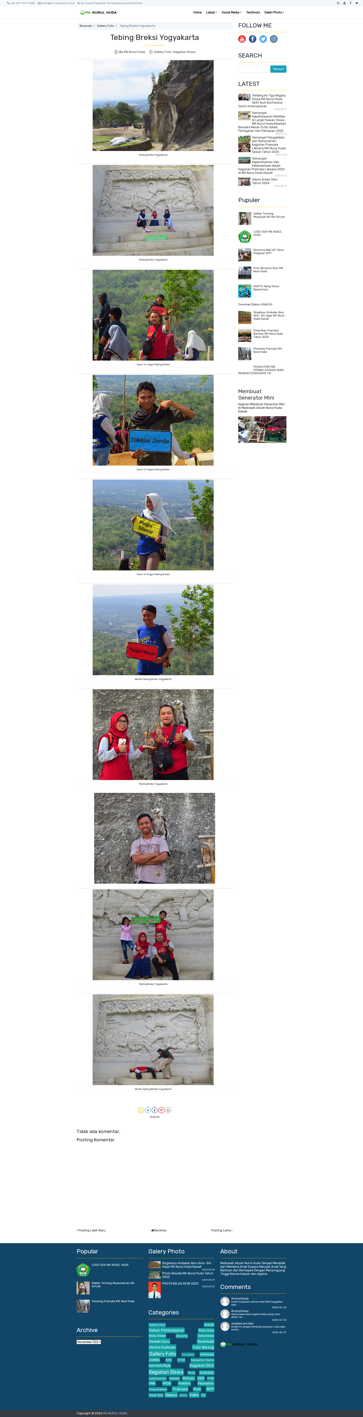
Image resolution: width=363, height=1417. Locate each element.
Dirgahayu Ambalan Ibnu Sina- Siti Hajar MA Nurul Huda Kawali (268, 315)
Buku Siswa (157, 1336)
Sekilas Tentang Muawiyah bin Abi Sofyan (269, 215)
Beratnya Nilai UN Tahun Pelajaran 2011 (268, 251)
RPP (210, 1389)
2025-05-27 (279, 1332)
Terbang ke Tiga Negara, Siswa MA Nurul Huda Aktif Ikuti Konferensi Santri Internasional (262, 101)
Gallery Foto (105, 26)
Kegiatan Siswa (184, 52)
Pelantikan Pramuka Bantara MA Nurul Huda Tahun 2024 (268, 334)
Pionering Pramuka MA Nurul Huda (113, 1301)
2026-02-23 (279, 1307)
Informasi (207, 1354)
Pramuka (180, 1389)
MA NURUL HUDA (115, 1413)
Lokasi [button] (210, 12)
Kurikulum (207, 1372)
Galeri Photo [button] (273, 12)
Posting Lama (221, 1230)
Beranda (86, 26)
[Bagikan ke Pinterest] (161, 1110)
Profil (197, 1389)
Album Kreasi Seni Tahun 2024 (264, 181)
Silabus (171, 1395)
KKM (168, 1360)
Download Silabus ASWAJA (255, 304)
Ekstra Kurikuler (162, 1347)
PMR (152, 1383)
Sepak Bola (156, 1395)
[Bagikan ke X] (148, 1110)
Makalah (174, 1378)
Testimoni (253, 12)
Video (194, 1395)
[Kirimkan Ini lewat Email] (141, 1110)
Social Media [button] (230, 12)
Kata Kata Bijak (160, 1365)
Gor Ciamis (188, 1354)
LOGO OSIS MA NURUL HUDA (110, 1265)
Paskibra (184, 1383)
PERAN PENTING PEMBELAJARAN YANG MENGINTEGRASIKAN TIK (261, 370)
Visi (203, 1395)
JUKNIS (154, 1360)
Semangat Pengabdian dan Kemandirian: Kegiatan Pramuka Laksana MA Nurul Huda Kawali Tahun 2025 (269, 145)
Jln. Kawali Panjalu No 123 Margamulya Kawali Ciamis (111, 3)
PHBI (210, 1378)
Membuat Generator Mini (256, 394)
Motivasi (189, 1378)
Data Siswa (206, 1336)
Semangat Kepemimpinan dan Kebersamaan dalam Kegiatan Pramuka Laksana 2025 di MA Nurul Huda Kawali (261, 166)
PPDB (167, 1383)
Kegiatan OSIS (202, 1365)
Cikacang (181, 1336)
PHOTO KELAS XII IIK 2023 (180, 1283)
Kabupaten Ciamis (202, 1360)
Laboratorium (157, 1378)
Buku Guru (206, 1330)
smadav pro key (242, 1323)
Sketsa (183, 1395)
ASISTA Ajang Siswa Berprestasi (266, 288)
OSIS (201, 1378)
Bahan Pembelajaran (166, 1330)
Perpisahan (206, 1383)
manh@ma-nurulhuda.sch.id (58, 3)
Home (197, 12)
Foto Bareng (203, 1347)
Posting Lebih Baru (91, 1230)
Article (209, 1325)
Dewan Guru (159, 1341)
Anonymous (239, 1298)
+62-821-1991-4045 (22, 3)
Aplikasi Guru (157, 1325)
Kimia (191, 1372)
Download (205, 1341)
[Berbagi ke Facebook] (155, 1110)
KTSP (181, 1360)
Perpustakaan (158, 1389)
